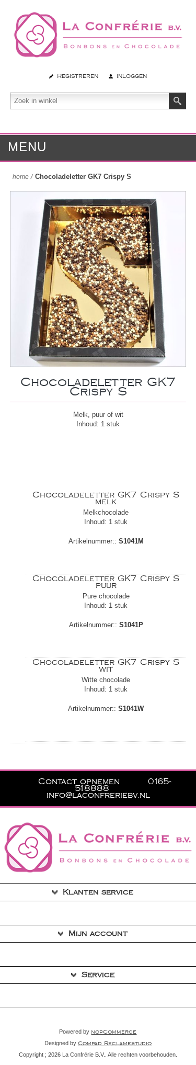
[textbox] (90, 101)
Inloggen (132, 76)
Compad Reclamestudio (115, 1043)
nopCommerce (113, 1032)
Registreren (77, 76)
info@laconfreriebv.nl (98, 795)
